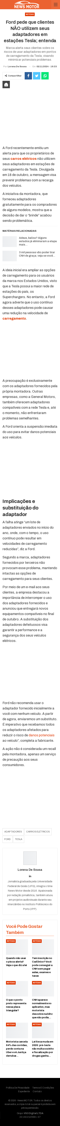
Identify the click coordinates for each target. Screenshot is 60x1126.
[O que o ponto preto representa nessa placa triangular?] (17, 988)
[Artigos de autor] (30, 858)
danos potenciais (41, 735)
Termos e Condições (43, 1088)
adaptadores (13, 831)
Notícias (30, 14)
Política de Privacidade (17, 1088)
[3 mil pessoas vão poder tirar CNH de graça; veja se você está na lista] (9, 256)
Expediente (24, 1091)
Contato (37, 1091)
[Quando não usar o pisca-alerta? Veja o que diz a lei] (17, 947)
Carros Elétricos (38, 831)
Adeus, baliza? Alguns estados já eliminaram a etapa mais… (38, 241)
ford (7, 839)
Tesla (18, 839)
